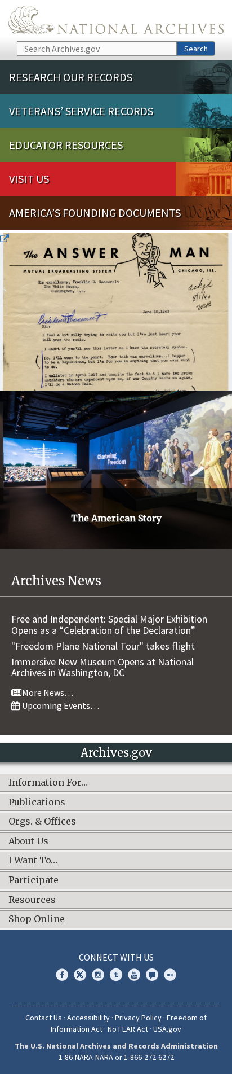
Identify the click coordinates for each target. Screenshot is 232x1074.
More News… (46, 692)
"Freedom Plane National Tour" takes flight (103, 645)
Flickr (170, 974)
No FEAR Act (128, 1029)
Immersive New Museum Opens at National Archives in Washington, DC (102, 667)
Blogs (152, 974)
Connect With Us (116, 957)
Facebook (62, 974)
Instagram (98, 974)
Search (196, 48)
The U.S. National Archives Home (116, 20)
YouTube (134, 974)
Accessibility (88, 1017)
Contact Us (43, 1017)
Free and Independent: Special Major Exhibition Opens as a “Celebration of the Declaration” (109, 624)
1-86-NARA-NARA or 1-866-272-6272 (116, 1057)
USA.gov (167, 1029)
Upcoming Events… (59, 705)
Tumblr (116, 974)
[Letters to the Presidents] (116, 312)
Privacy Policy (138, 1017)
